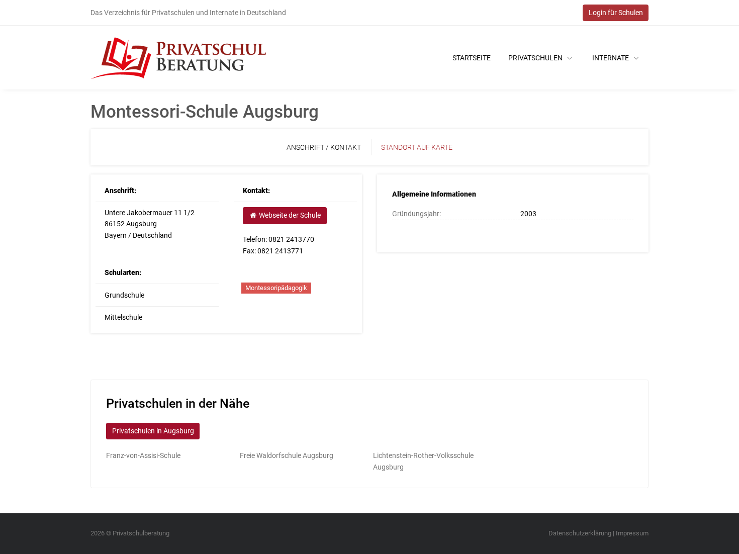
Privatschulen (536, 58)
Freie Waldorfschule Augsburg (286, 455)
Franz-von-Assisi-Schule (143, 455)
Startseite (471, 58)
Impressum (632, 533)
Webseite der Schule (289, 215)
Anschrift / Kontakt (324, 147)
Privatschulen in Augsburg (153, 431)
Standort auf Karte (416, 147)
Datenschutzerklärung (579, 533)
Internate (611, 58)
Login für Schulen (616, 13)
